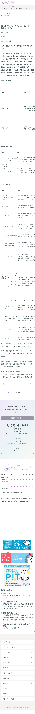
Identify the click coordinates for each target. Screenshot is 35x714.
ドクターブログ (10, 6)
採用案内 (5, 694)
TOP (2, 6)
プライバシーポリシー (9, 699)
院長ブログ (6, 668)
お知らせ (5, 683)
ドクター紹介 (6, 663)
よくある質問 (6, 678)
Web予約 (5, 688)
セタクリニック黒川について (11, 647)
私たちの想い (6, 652)
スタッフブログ (7, 673)
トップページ (6, 642)
